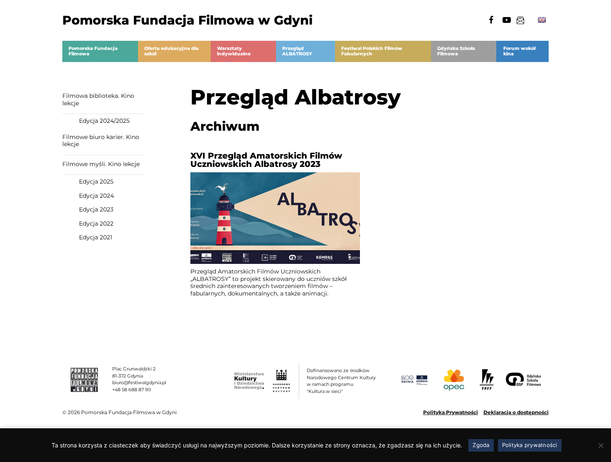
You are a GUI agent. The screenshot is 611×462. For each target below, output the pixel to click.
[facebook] (491, 20)
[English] (542, 20)
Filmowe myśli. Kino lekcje (101, 164)
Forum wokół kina (519, 51)
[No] (600, 445)
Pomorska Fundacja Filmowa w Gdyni (187, 20)
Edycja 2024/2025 (104, 120)
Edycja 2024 (96, 195)
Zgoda (481, 445)
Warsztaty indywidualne (234, 51)
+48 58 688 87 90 (131, 389)
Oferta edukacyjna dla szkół (171, 51)
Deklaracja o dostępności (516, 412)
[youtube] (506, 20)
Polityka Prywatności (450, 412)
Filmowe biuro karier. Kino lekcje (100, 140)
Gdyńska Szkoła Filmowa (456, 51)
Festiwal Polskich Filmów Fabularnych (371, 51)
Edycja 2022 (96, 223)
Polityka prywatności (529, 445)
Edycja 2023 (96, 209)
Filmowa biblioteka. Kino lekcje (98, 99)
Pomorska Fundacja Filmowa (93, 51)
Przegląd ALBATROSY (297, 51)
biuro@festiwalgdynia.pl (139, 382)
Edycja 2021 (95, 237)
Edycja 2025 (96, 181)
